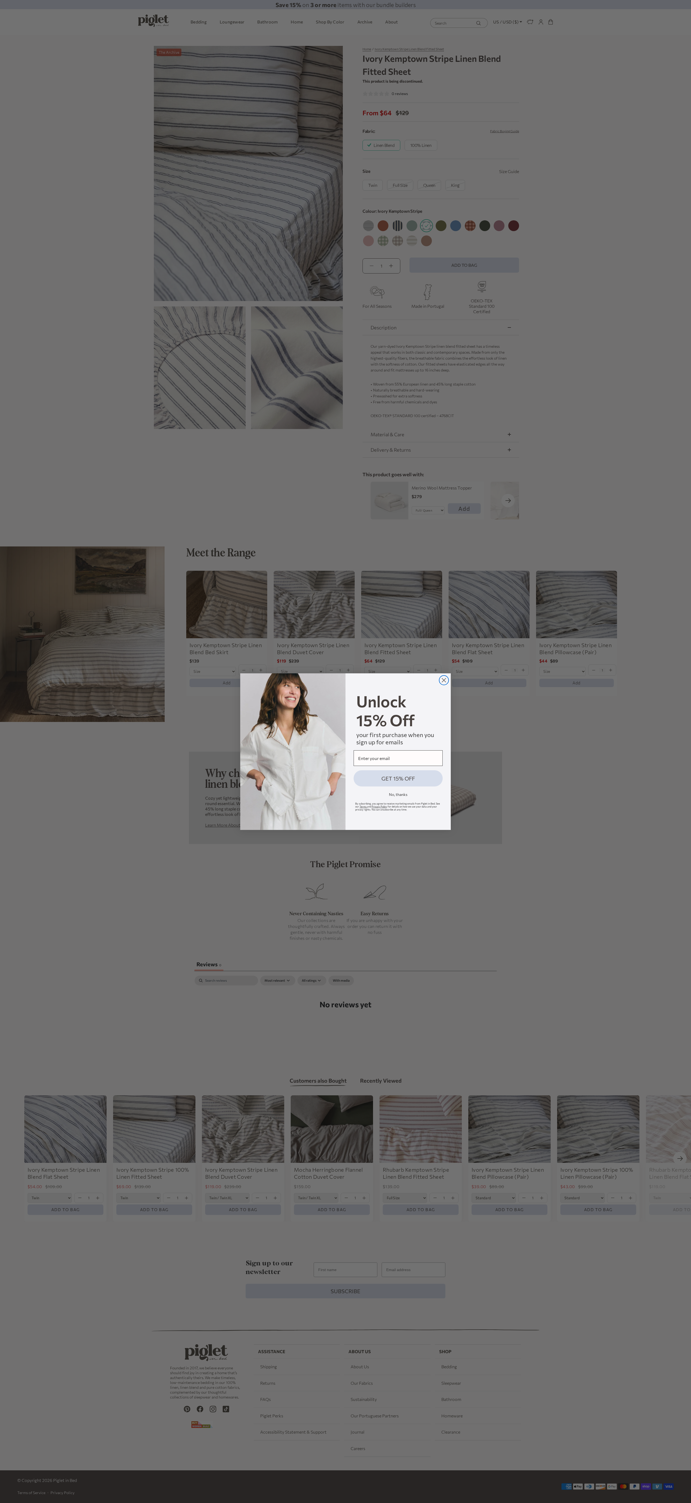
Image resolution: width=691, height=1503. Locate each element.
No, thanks (398, 794)
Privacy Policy (379, 806)
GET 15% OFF (398, 778)
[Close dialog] (444, 680)
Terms (363, 806)
